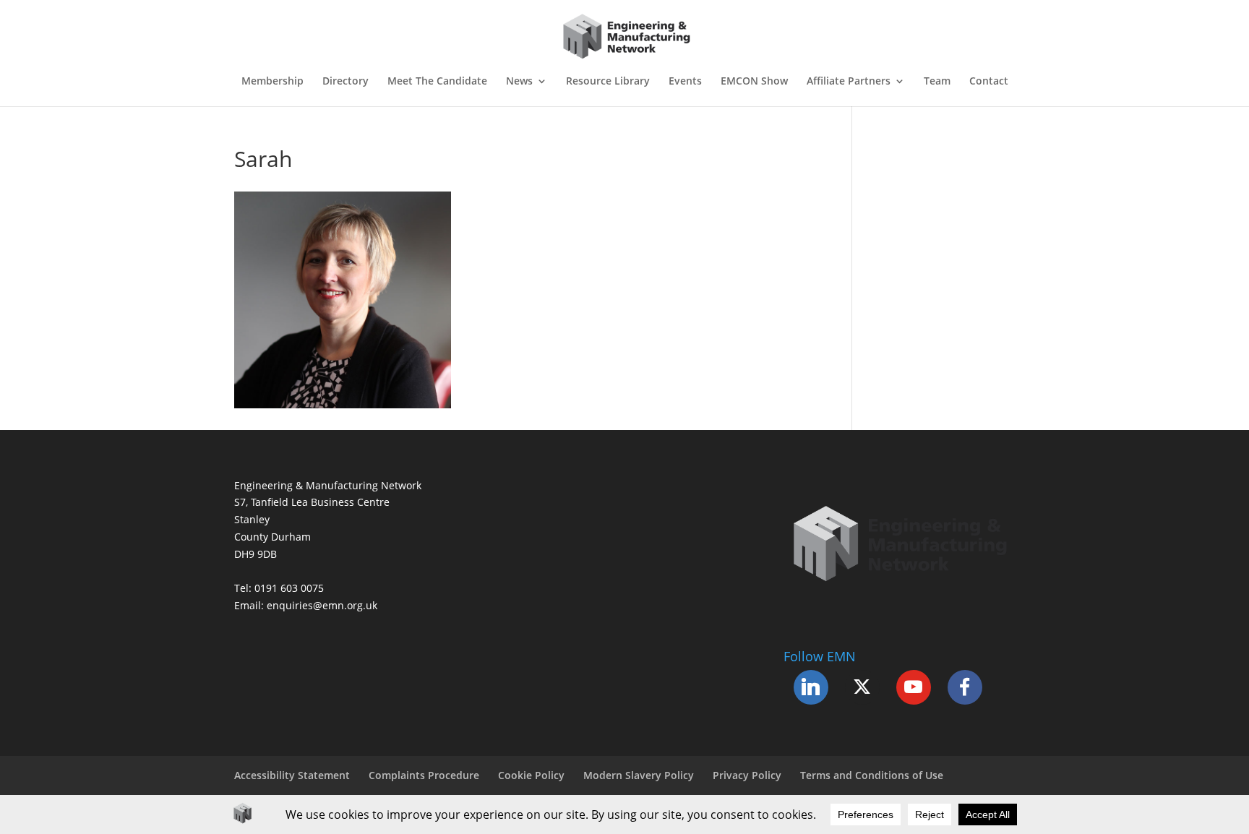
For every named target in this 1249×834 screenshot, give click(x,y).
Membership (272, 81)
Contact (988, 81)
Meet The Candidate (437, 81)
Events (685, 81)
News (519, 81)
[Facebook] (965, 687)
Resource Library (608, 81)
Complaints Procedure (424, 775)
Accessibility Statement (292, 775)
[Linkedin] (811, 687)
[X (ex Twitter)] (862, 687)
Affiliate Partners (848, 81)
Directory (345, 81)
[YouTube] (913, 687)
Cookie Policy (531, 775)
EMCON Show (754, 81)
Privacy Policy (747, 775)
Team (937, 81)
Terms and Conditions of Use (871, 775)
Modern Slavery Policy (638, 775)
